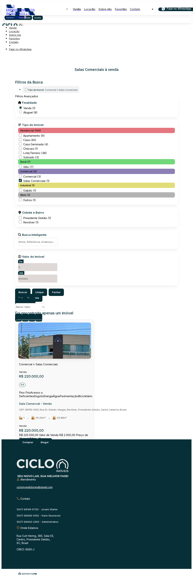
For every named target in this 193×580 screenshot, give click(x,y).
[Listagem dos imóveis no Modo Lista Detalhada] (25, 301)
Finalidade (29, 102)
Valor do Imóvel (33, 256)
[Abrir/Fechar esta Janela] (38, 318)
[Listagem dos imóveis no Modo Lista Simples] (32, 301)
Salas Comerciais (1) (36, 181)
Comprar (28, 442)
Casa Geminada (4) (35, 144)
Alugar (45, 442)
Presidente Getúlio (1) (37, 218)
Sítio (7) (28, 167)
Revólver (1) (31, 222)
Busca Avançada (28, 297)
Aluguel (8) (30, 112)
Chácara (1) (30, 148)
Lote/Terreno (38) (35, 153)
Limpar (39, 292)
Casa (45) (29, 140)
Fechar (56, 292)
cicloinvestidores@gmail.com (35, 487)
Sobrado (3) (31, 157)
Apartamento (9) (34, 135)
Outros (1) (29, 200)
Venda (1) (29, 108)
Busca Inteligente (34, 234)
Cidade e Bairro (33, 212)
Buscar (22, 292)
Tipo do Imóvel (33, 124)
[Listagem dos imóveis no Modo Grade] (18, 301)
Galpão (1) (29, 190)
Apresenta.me (27, 573)
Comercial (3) (32, 176)
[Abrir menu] (4, 20)
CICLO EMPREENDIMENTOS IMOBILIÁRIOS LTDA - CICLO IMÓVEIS (20, 12)
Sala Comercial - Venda (35, 403)
